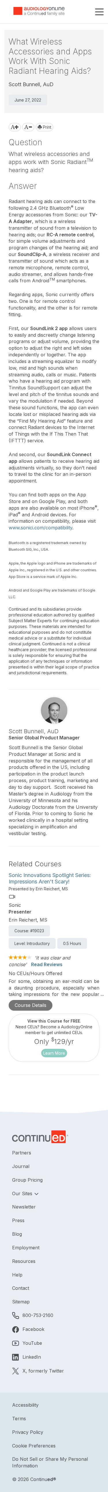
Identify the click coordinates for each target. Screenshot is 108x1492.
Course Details (30, 1005)
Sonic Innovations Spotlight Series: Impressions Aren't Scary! (50, 878)
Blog (17, 1234)
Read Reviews (46, 964)
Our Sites (23, 1193)
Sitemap (21, 1302)
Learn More (54, 1053)
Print (46, 127)
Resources (23, 1261)
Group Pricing (27, 1180)
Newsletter (24, 1207)
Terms (19, 1418)
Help (17, 1275)
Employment (25, 1247)
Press (18, 1220)
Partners (21, 1153)
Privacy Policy (27, 1432)
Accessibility (25, 1405)
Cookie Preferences (34, 1446)
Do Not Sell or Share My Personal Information (50, 1462)
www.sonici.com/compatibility (40, 528)
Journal (20, 1166)
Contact (20, 1288)
